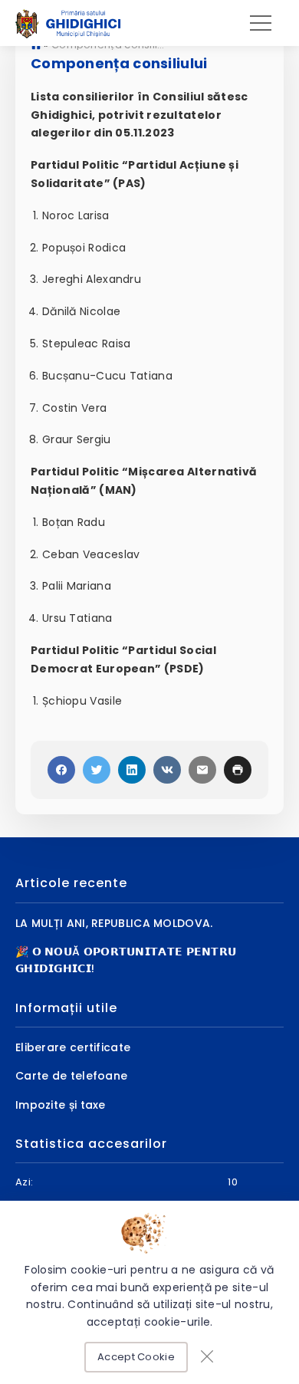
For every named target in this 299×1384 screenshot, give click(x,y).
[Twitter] (96, 770)
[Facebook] (61, 770)
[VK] (167, 770)
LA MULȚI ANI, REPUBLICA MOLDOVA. (114, 923)
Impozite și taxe (60, 1105)
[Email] (202, 770)
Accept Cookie (136, 1356)
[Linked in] (132, 770)
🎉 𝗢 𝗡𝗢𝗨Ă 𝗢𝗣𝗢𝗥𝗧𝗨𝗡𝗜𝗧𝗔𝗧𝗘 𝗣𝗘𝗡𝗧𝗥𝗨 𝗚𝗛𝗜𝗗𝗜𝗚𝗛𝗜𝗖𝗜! (125, 960)
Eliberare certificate (72, 1047)
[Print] (237, 770)
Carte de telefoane (71, 1075)
